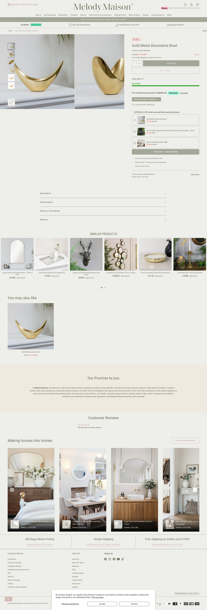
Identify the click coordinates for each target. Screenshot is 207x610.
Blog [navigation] (74, 570)
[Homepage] (103, 8)
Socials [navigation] (75, 587)
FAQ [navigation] (9, 573)
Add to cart (171, 63)
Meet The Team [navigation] (77, 563)
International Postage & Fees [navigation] (18, 570)
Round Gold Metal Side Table (156, 142)
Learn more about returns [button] (40, 544)
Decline (134, 604)
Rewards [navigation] (75, 566)
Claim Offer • (165, 152)
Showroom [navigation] (76, 584)
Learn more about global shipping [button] (103, 544)
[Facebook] (114, 559)
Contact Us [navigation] (12, 559)
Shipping (144, 57)
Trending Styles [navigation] (77, 573)
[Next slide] (195, 490)
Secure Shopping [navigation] (14, 580)
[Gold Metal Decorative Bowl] (31, 326)
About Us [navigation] (75, 559)
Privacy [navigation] (10, 584)
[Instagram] (110, 559)
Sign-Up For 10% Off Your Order (24, 4)
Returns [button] (44, 220)
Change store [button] (195, 174)
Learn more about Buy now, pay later (183, 8)
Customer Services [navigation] (14, 563)
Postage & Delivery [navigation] (14, 566)
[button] (185, 4)
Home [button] (10, 31)
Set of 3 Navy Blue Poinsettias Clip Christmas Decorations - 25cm (170, 131)
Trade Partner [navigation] (77, 580)
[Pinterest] (105, 559)
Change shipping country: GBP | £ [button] (187, 593)
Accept (102, 604)
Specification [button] (46, 202)
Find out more (97, 597)
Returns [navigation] (11, 577)
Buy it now (165, 70)
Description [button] (45, 193)
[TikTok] (123, 559)
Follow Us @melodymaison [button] (185, 440)
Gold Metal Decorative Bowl (156, 119)
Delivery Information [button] (50, 211)
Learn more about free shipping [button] (167, 544)
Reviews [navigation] (75, 577)
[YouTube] (118, 559)
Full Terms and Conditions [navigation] (17, 587)
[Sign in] (191, 4)
